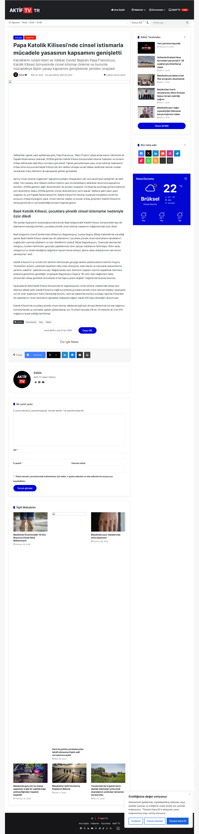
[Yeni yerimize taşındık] (146, 48)
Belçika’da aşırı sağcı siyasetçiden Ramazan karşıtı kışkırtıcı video (169, 111)
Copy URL (87, 330)
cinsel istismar (31, 322)
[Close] (189, 794)
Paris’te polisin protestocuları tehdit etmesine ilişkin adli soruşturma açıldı (68, 752)
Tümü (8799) (162, 126)
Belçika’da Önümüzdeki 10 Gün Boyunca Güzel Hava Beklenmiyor (29, 537)
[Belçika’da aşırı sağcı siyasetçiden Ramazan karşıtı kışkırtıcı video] (146, 112)
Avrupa (18, 37)
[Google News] (69, 342)
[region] (158, 809)
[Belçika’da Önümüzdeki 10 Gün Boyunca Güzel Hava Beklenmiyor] (30, 522)
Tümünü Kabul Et (177, 821)
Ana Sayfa (119, 9)
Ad (15, 450)
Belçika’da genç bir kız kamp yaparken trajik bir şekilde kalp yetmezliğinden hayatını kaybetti (29, 790)
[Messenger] (72, 355)
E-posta (18, 463)
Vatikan (48, 322)
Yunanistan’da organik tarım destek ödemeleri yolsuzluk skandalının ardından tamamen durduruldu (107, 790)
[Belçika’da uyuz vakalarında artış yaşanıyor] (108, 522)
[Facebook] (39, 382)
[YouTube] (43, 382)
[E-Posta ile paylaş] (80, 355)
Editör (21, 75)
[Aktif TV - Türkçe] (25, 9)
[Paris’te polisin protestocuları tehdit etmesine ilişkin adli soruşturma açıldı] (69, 629)
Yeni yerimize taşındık (168, 43)
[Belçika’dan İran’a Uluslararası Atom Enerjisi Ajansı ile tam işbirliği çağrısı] (146, 94)
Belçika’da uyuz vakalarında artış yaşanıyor (105, 536)
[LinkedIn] (65, 355)
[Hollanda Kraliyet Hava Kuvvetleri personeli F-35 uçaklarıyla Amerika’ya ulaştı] (146, 61)
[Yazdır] (87, 355)
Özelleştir (136, 821)
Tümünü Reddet (155, 821)
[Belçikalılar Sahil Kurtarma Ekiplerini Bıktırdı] (69, 773)
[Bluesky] (163, 160)
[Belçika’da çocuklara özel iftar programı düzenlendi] (146, 80)
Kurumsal (157, 9)
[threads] (170, 160)
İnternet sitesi (78, 463)
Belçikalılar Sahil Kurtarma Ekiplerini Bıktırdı (66, 787)
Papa (41, 322)
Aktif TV (179, 9)
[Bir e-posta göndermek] (26, 75)
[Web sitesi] (35, 382)
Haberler (138, 9)
